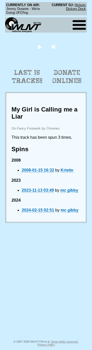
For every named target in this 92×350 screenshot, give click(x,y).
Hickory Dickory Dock (76, 7)
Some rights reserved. (64, 341)
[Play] (39, 46)
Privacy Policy (46, 344)
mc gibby (69, 190)
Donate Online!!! (67, 76)
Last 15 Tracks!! (27, 76)
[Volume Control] (54, 46)
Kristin (67, 170)
